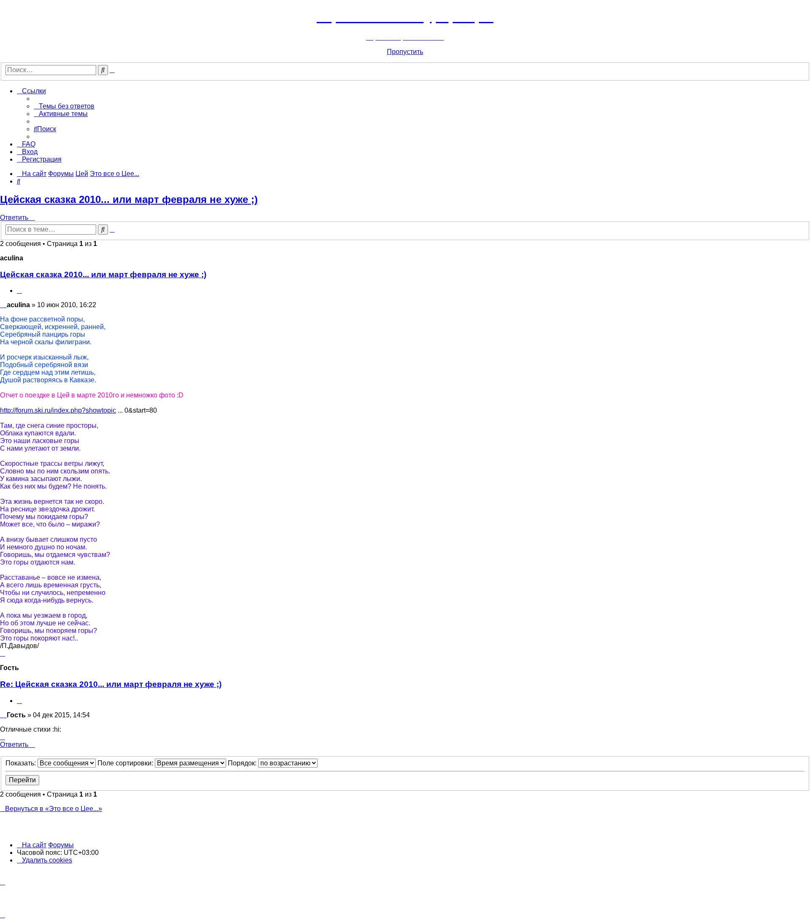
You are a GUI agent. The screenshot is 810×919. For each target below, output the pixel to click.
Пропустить (405, 51)
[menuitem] (64, 106)
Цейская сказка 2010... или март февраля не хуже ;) (129, 199)
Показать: (21, 763)
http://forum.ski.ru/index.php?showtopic (58, 410)
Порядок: (243, 763)
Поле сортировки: (126, 763)
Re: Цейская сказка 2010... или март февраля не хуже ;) (110, 684)
